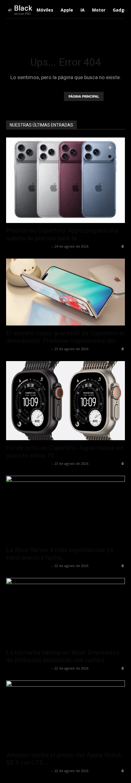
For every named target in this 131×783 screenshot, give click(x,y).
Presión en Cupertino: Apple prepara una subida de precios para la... (62, 234)
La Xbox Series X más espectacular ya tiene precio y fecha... (59, 553)
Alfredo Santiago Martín (28, 246)
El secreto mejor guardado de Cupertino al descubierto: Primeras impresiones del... (65, 336)
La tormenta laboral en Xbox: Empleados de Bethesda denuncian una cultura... (62, 656)
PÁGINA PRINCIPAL (84, 96)
